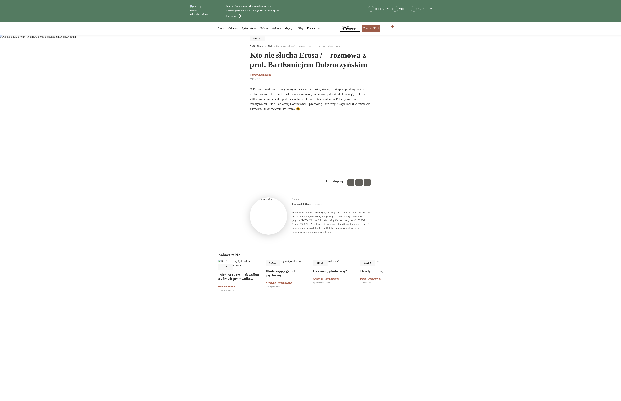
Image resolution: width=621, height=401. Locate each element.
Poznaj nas (231, 16)
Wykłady (276, 28)
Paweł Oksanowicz (260, 74)
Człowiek (233, 28)
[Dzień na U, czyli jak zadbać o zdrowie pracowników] (239, 263)
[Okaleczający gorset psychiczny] (287, 261)
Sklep (300, 28)
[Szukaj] (398, 28)
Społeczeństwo (249, 28)
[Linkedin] (367, 182)
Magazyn (289, 28)
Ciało (257, 38)
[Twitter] (359, 182)
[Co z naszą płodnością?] (334, 261)
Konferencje (313, 28)
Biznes (221, 28)
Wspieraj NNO (371, 28)
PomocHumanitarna (349, 28)
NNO (252, 46)
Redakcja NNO (226, 286)
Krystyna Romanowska (279, 282)
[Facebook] (350, 182)
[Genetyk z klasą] (381, 261)
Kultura (264, 28)
